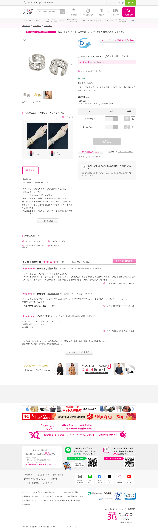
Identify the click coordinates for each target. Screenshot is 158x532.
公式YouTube (129, 481)
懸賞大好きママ (53, 294)
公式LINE (89, 481)
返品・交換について (125, 152)
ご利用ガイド (127, 173)
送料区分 (82, 101)
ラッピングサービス (58, 241)
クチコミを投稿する (124, 261)
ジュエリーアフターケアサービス (33, 246)
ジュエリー (37, 26)
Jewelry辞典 (55, 245)
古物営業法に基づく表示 (54, 496)
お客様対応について (31, 500)
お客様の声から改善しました (34, 479)
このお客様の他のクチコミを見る (121, 283)
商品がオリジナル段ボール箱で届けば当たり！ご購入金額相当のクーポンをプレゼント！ (95, 32)
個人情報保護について (75, 496)
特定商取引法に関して (32, 496)
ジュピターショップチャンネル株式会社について (42, 492)
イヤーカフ (48, 26)
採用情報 (27, 504)
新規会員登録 (48, 2)
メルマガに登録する (79, 481)
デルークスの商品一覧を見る (91, 71)
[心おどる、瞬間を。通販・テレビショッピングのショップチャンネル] (28, 11)
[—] (111, 118)
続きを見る (49, 221)
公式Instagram (119, 481)
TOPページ (26, 26)
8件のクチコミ (101, 62)
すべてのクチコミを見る (79, 352)
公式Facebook (99, 481)
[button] (130, 496)
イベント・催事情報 (31, 483)
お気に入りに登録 (92, 152)
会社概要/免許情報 (71, 492)
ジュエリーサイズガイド (34, 241)
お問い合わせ (58, 475)
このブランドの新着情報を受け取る (119, 40)
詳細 (111, 104)
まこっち (63, 268)
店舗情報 (54, 479)
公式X (109, 481)
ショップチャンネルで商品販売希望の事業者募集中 (62, 500)
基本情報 (30, 170)
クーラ (58, 316)
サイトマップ (47, 483)
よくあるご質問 (43, 475)
